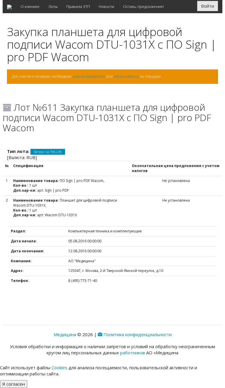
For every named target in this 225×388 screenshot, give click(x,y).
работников (132, 352)
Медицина (65, 334)
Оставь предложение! (143, 6)
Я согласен (13, 384)
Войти (207, 6)
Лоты (52, 6)
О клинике (30, 6)
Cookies (59, 367)
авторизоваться (126, 76)
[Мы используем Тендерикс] (100, 334)
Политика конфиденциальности (137, 334)
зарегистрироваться (88, 76)
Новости (106, 6)
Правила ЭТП (78, 6)
